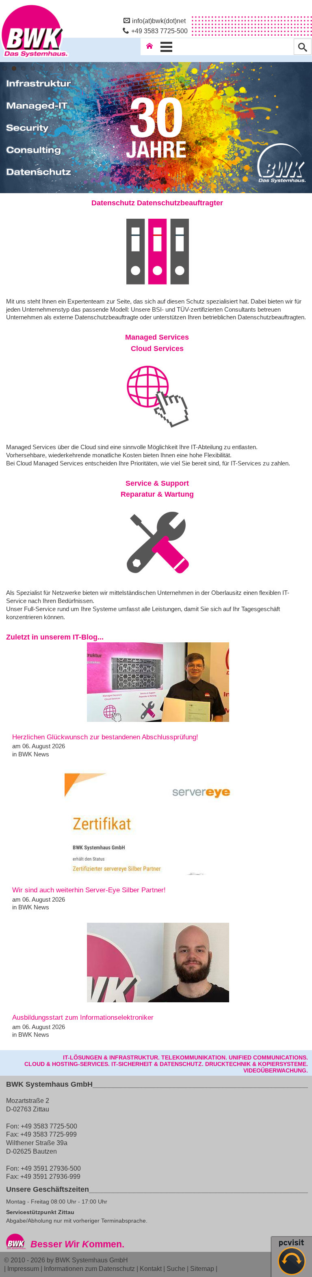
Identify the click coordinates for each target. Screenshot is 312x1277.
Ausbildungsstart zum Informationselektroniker (83, 1017)
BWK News (33, 754)
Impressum (23, 1268)
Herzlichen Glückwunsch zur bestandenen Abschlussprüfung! (105, 737)
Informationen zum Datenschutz (89, 1268)
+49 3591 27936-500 (51, 1168)
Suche (176, 1268)
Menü (166, 47)
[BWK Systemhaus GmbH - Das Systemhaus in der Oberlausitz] (34, 58)
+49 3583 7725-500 (159, 30)
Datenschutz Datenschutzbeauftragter (157, 202)
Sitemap (202, 1268)
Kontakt (151, 1268)
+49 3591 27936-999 (50, 1176)
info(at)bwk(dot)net (159, 20)
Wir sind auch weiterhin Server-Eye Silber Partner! (89, 890)
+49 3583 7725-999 (48, 1134)
